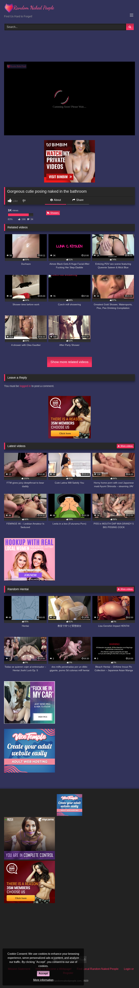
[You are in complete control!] (29, 858)
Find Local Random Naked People (97, 968)
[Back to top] (128, 978)
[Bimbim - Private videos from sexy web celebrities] (69, 181)
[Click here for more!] (29, 579)
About (57, 199)
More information (43, 979)
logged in (25, 386)
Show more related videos (69, 362)
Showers (54, 213)
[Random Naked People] (69, 8)
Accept (43, 973)
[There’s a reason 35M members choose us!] (69, 437)
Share (80, 199)
